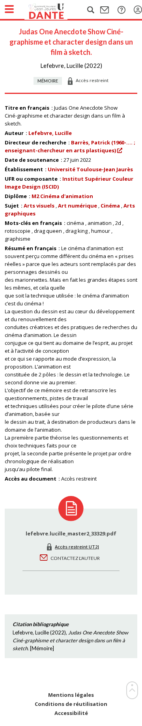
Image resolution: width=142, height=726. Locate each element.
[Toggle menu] (9, 9)
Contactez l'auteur (75, 558)
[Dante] (54, 10)
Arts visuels (39, 205)
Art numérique (77, 205)
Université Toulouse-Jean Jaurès (90, 169)
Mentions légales (71, 695)
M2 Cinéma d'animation (62, 196)
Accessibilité (71, 713)
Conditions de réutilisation (71, 704)
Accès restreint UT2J (77, 547)
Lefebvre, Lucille (50, 133)
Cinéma (110, 205)
